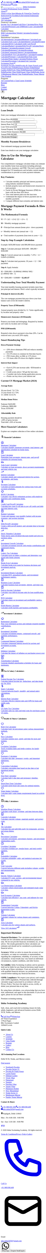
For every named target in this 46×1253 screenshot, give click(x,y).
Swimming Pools (7, 63)
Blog (3, 85)
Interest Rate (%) (7, 124)
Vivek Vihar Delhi (18, 70)
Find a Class (14, 81)
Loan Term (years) (8, 127)
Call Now (6, 1017)
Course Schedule (25, 81)
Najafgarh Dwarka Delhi (10, 66)
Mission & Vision (22, 13)
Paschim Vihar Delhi (13, 72)
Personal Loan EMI (16, 27)
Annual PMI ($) (7, 134)
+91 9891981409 (24, 1107)
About (3, 11)
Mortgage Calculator (29, 40)
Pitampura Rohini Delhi (25, 68)
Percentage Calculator (17, 61)
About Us (4, 13)
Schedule (9, 1039)
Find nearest (5, 1063)
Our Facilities (14, 16)
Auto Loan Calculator (17, 42)
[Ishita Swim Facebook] (2, 1126)
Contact (4, 87)
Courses (9, 1037)
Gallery (8, 1045)
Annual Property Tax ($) (10, 129)
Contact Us (10, 1050)
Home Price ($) (6, 119)
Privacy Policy (21, 1134)
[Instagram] (12, 5)
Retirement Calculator (17, 50)
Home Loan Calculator (31, 27)
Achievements (24, 16)
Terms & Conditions (8, 1134)
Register (4, 83)
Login (15, 5)
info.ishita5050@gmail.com (13, 1109)
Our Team (32, 13)
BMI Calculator (7, 33)
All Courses (5, 81)
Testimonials (34, 16)
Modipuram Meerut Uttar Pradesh (15, 74)
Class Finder (10, 1041)
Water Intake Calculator (17, 59)
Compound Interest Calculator (20, 52)
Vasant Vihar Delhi (28, 72)
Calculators (5, 18)
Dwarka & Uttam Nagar (28, 66)
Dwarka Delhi (11, 68)
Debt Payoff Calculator (30, 46)
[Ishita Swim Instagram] (4, 1126)
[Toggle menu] (2, 91)
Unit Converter (30, 61)
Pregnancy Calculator (17, 57)
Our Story (12, 13)
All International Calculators (11, 40)
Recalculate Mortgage (9, 137)
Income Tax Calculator (9, 24)
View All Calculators (9, 928)
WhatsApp (16, 1017)
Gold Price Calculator (26, 24)
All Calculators (6, 20)
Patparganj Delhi (31, 70)
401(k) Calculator (15, 44)
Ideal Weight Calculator (21, 33)
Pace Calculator (29, 55)
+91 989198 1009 (9, 1107)
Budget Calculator (15, 46)
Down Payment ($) (8, 122)
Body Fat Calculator (16, 55)
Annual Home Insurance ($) (11, 132)
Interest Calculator (31, 42)
